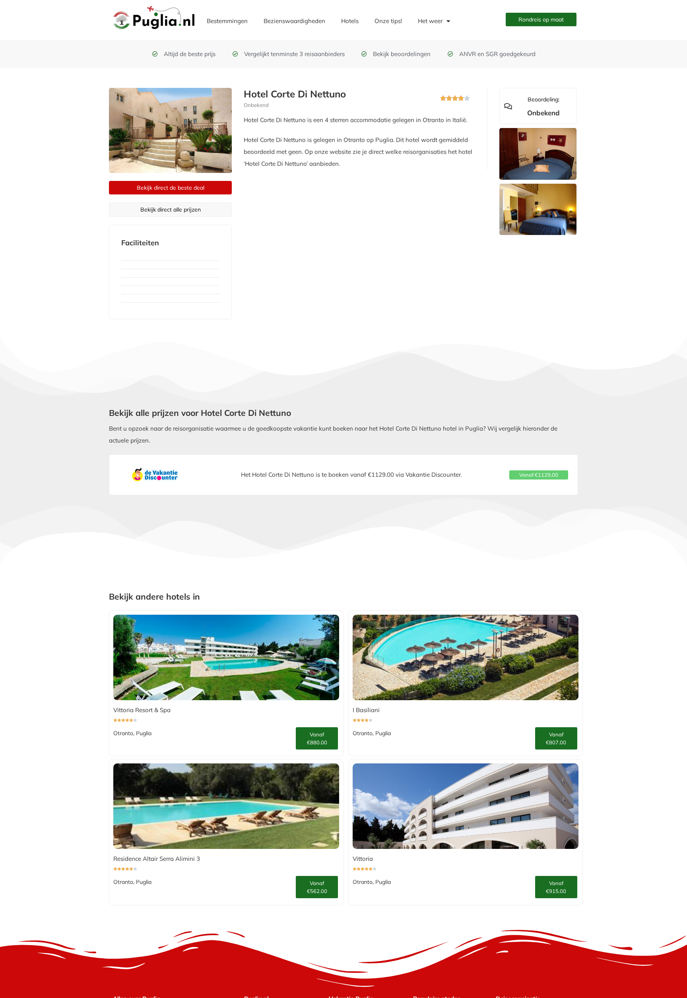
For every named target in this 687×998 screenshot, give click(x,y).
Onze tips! (388, 21)
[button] (538, 475)
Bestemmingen (227, 21)
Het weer (430, 21)
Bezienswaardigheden (294, 21)
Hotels (350, 21)
